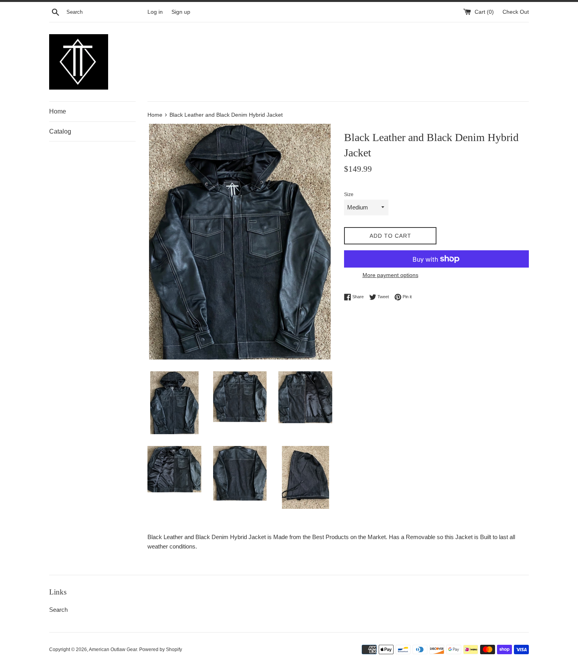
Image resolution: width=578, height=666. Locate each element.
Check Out (516, 12)
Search (58, 609)
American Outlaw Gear (113, 649)
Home (57, 111)
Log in (155, 12)
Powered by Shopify (160, 649)
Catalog (60, 131)
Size (348, 194)
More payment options (390, 275)
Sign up (180, 12)
